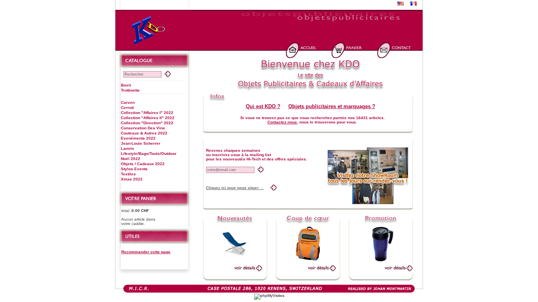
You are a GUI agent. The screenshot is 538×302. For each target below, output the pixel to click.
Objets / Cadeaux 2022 (143, 164)
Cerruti (127, 107)
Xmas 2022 (132, 179)
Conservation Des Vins (143, 128)
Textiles (128, 174)
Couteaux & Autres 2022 (144, 133)
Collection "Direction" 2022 (147, 123)
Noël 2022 (130, 159)
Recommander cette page (146, 252)
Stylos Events (134, 169)
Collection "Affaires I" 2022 (147, 112)
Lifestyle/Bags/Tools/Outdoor (148, 153)
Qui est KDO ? (263, 106)
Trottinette (130, 90)
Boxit (126, 85)
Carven (128, 102)
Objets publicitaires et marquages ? (331, 106)
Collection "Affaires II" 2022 (147, 118)
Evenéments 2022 (138, 138)
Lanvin (127, 148)
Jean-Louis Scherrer (140, 143)
